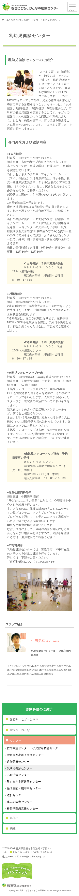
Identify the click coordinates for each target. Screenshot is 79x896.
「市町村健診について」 (22, 561)
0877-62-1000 (21, 852)
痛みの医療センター (19, 801)
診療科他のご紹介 (20, 20)
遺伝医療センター (18, 761)
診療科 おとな (20, 730)
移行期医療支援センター (22, 808)
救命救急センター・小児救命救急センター (34, 748)
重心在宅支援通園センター (24, 781)
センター (35, 20)
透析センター (15, 795)
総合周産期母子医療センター (25, 755)
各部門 (14, 818)
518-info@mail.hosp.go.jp (31, 856)
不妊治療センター (18, 775)
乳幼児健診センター (19, 768)
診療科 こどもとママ (24, 719)
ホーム (5, 20)
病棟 (13, 828)
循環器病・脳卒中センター (24, 788)
